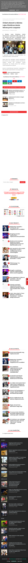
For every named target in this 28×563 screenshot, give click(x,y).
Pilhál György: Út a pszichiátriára (15, 263)
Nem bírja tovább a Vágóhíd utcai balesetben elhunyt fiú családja (16, 504)
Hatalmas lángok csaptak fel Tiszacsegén (15, 497)
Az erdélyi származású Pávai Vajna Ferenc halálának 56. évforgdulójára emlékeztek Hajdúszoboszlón (17, 385)
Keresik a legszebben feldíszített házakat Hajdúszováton (18, 450)
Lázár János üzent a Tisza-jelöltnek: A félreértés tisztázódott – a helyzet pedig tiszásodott (17, 295)
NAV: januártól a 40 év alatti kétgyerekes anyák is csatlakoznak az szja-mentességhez (17, 250)
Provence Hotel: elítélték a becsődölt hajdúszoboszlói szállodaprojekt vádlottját (17, 414)
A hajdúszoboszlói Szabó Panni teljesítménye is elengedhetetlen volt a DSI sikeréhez (17, 544)
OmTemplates (12, 559)
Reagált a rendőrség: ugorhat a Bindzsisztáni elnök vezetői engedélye (16, 272)
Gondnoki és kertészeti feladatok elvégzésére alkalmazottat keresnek (16, 377)
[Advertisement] (12, 322)
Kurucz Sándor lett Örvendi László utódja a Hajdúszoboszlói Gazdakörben (17, 472)
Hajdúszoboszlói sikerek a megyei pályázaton (16, 97)
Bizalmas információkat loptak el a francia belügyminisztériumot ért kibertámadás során (17, 243)
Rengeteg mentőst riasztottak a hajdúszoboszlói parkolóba (17, 235)
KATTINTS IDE (22, 14)
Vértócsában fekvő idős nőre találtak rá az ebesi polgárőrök (17, 512)
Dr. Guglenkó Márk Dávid (8, 433)
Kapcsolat (19, 561)
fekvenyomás (6, 73)
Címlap (8, 561)
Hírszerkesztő (6, 30)
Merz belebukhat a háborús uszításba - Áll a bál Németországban (17, 279)
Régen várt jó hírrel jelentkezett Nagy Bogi (16, 405)
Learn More (12, 10)
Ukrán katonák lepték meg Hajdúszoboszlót (17, 353)
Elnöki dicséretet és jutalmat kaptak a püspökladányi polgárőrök (17, 465)
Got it (17, 10)
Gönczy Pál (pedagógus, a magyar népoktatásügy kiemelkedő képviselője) (17, 392)
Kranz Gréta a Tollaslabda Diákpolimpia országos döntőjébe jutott (17, 550)
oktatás (12, 73)
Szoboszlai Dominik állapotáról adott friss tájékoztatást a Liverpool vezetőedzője (17, 522)
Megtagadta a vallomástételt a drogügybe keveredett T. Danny (17, 257)
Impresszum (14, 561)
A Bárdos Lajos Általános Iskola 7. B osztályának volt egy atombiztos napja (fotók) (16, 92)
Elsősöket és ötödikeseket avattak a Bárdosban (17, 103)
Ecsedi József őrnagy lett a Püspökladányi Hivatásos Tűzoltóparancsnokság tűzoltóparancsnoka (14, 483)
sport (7, 18)
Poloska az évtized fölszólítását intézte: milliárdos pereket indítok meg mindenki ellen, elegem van (17, 287)
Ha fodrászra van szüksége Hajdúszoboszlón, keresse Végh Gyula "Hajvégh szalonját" (17, 421)
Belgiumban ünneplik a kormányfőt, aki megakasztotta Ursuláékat (17, 228)
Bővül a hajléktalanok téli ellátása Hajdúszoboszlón (17, 398)
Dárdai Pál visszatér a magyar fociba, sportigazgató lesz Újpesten (17, 529)
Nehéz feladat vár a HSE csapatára (16, 535)
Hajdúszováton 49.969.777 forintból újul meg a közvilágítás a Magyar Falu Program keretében (17, 458)
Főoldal (4, 18)
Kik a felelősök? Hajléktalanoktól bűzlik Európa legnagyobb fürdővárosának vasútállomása (16, 369)
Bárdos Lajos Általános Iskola (13, 72)
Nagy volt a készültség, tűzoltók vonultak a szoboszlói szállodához (18, 490)
